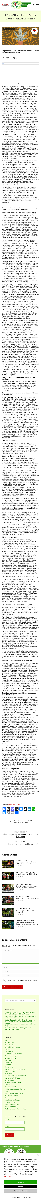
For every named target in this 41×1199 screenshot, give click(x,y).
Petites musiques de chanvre (15, 1089)
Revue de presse (9, 29)
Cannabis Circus (10, 1045)
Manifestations (10, 1080)
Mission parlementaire (13, 1082)
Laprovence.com (14, 805)
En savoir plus (9, 1176)
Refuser (20, 1186)
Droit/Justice (9, 1062)
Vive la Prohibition (11, 1107)
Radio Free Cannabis (12, 1096)
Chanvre (8, 1049)
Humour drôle (10, 1071)
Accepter (21, 1182)
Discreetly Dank (10, 1058)
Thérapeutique (10, 1102)
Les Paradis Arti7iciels (12, 1078)
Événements (9, 1067)
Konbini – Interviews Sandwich (15, 1076)
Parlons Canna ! (10, 1087)
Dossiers (8, 1060)
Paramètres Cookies (21, 1191)
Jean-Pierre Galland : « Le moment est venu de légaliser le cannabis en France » (27, 861)
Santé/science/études (12, 1100)
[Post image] (8, 864)
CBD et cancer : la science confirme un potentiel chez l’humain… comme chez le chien (27, 922)
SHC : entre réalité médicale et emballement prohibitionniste (26, 873)
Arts (6, 1040)
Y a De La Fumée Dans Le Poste (15, 1109)
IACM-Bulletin (9, 1073)
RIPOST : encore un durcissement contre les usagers (27, 897)
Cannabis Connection (12, 1047)
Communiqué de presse (13, 1054)
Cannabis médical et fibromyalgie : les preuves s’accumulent (25, 910)
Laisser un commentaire (20, 822)
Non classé (8, 1084)
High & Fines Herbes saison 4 (15, 1069)
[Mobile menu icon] (37, 5)
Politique (8, 1091)
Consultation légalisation (13, 1056)
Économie (8, 1065)
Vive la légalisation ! (12, 1104)
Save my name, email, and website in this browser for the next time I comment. (19, 981)
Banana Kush (9, 1043)
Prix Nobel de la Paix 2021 (14, 1093)
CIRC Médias (9, 1051)
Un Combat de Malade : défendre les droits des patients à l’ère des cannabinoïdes (27, 886)
